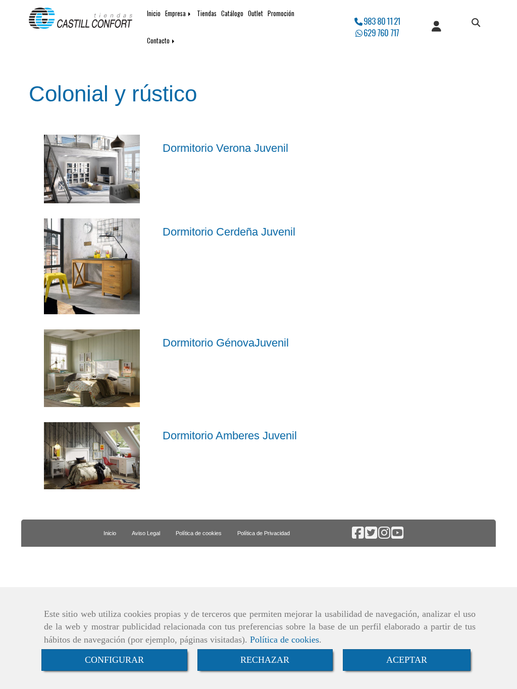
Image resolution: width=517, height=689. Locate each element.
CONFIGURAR (114, 660)
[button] (436, 27)
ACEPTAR (406, 660)
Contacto (159, 40)
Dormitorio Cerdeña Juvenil (229, 231)
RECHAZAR (264, 660)
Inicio (154, 13)
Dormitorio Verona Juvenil (225, 148)
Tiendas (207, 13)
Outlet (255, 13)
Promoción (281, 13)
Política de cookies (284, 640)
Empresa (176, 13)
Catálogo (232, 13)
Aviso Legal (146, 533)
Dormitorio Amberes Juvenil (230, 435)
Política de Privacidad (263, 533)
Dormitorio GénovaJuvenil (226, 342)
